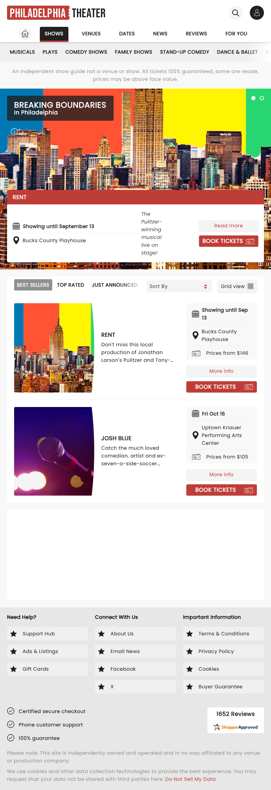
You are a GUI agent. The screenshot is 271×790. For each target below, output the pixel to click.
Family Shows (133, 51)
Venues (91, 33)
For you (236, 33)
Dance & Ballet (237, 51)
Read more (228, 225)
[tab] (253, 98)
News (160, 33)
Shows (54, 33)
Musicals (22, 51)
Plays (50, 51)
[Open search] (236, 13)
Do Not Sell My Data (190, 779)
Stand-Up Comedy (184, 51)
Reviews (196, 33)
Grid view (233, 286)
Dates (127, 33)
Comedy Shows (86, 51)
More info (222, 371)
